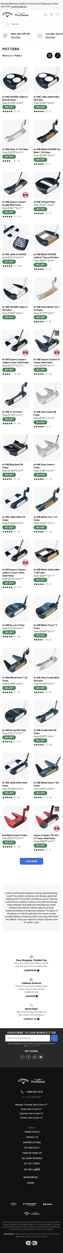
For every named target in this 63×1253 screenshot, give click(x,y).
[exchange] (58, 55)
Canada (23, 1234)
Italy (50, 1234)
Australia (30, 1234)
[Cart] (52, 14)
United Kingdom (41, 1234)
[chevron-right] (54, 1038)
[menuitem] (45, 14)
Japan (17, 1234)
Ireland (34, 1237)
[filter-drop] (49, 55)
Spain (18, 1237)
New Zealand (26, 1237)
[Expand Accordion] (39, 1177)
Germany (55, 1234)
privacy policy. (33, 1046)
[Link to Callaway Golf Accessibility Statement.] (31, 1243)
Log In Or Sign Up (19, 6)
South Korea (42, 1237)
